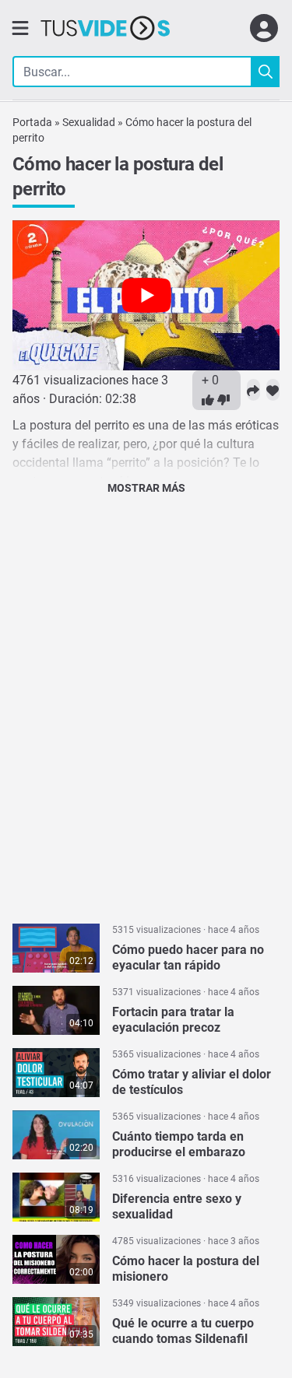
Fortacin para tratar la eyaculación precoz (173, 1020)
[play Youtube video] (146, 295)
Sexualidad (88, 122)
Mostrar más (146, 488)
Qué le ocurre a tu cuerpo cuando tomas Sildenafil (183, 1331)
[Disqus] (146, 704)
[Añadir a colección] (273, 390)
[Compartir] (253, 390)
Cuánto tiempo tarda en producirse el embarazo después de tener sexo (178, 1152)
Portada (32, 122)
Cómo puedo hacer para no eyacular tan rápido (188, 957)
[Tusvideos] (105, 28)
